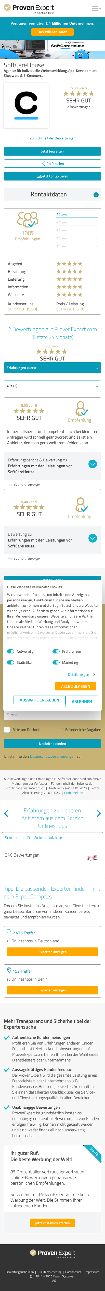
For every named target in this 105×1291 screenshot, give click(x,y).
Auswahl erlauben (39, 700)
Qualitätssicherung (49, 1272)
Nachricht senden (52, 743)
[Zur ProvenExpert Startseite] (29, 10)
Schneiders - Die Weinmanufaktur (33, 837)
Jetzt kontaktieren (54, 176)
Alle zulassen (75, 686)
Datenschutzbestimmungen (52, 756)
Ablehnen (82, 701)
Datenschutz (73, 1272)
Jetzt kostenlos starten (52, 1222)
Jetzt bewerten (52, 151)
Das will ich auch (52, 32)
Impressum (92, 1272)
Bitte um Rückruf (26, 729)
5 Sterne (61, 214)
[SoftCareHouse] (26, 105)
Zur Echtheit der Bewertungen (52, 138)
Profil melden (73, 792)
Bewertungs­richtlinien (20, 1272)
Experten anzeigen (52, 951)
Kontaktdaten (49, 194)
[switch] (56, 651)
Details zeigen (78, 674)
